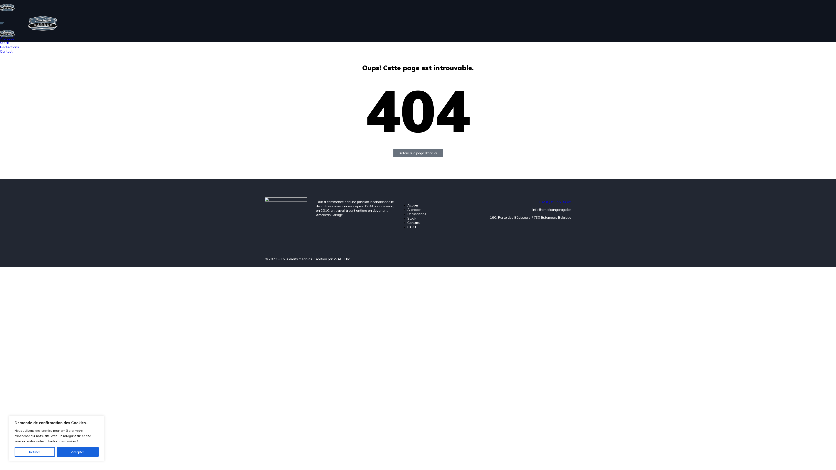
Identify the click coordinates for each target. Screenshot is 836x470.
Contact (413, 222)
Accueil (412, 205)
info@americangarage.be (552, 209)
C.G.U (411, 227)
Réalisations (416, 214)
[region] (56, 438)
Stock (411, 218)
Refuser (34, 452)
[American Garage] (7, 14)
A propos (414, 209)
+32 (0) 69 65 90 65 (555, 202)
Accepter (77, 452)
